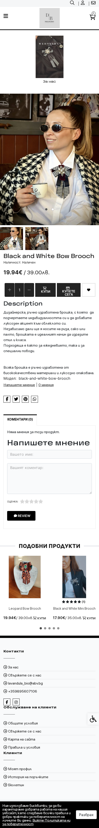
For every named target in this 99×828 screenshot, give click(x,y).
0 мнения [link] (46, 384)
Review (23, 516)
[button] (11, 238)
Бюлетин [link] (16, 785)
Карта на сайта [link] (21, 739)
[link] (73, 3)
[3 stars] (31, 502)
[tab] (46, 209)
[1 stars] (22, 502)
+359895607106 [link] (22, 691)
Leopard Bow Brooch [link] (25, 608)
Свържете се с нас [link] (24, 675)
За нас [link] (13, 667)
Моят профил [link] (20, 768)
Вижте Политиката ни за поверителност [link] (36, 822)
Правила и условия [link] (24, 747)
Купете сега (68, 292)
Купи (45, 291)
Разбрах (86, 814)
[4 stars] (36, 502)
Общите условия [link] (23, 723)
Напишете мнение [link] (19, 384)
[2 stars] (27, 502)
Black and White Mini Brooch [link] (74, 608)
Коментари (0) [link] (20, 419)
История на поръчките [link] (28, 777)
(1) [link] (83, 601)
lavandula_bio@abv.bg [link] (25, 683)
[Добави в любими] (89, 290)
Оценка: (12, 501)
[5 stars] (40, 502)
